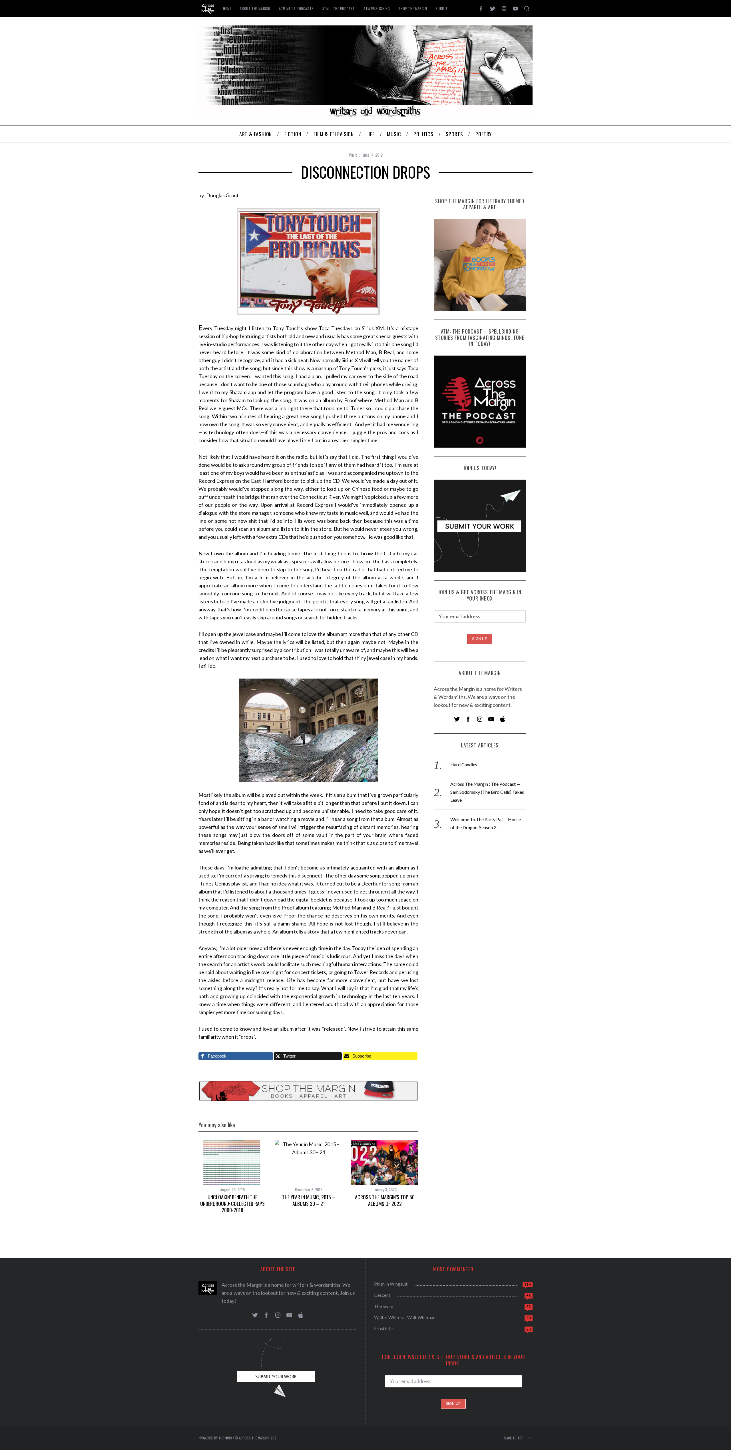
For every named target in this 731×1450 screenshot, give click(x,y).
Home (227, 8)
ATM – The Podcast (338, 8)
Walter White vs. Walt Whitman (404, 1317)
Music (353, 155)
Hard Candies (463, 764)
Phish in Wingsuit (390, 1284)
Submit (441, 8)
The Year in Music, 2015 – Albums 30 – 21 (308, 1200)
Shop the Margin (412, 8)
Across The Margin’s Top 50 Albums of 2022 (385, 1200)
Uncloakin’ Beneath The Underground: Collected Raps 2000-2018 (232, 1203)
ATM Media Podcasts (296, 8)
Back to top (513, 1437)
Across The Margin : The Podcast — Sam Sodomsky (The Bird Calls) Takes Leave (487, 792)
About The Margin (255, 8)
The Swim (383, 1306)
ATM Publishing (377, 8)
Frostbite (383, 1328)
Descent (382, 1295)
